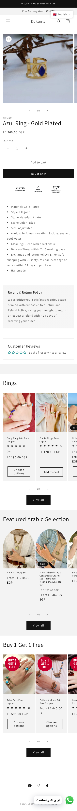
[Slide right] (47, 110)
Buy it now (38, 174)
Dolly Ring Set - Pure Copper (18, 440)
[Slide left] (29, 110)
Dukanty (32, 803)
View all (38, 500)
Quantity (8, 140)
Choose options (19, 471)
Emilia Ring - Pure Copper (49, 440)
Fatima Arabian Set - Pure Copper (50, 702)
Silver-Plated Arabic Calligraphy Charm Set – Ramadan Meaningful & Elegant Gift (51, 578)
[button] (8, 21)
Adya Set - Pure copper (15, 702)
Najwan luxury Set (16, 572)
